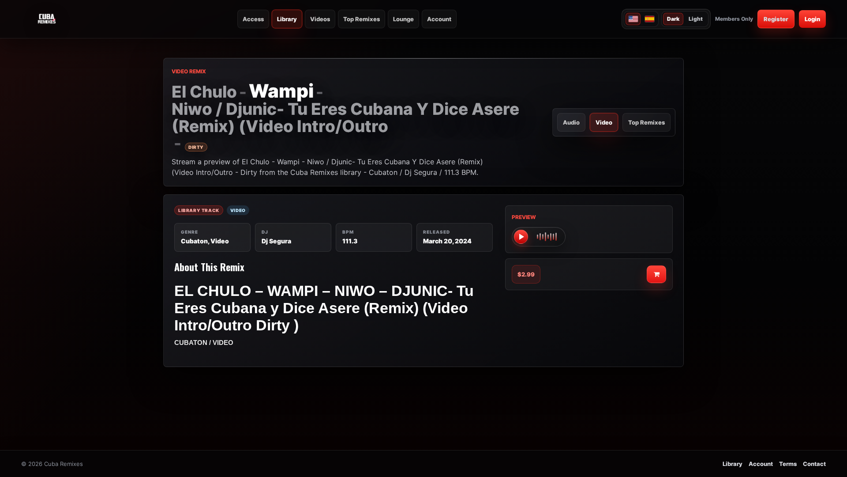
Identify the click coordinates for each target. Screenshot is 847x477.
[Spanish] (649, 19)
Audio (571, 122)
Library (287, 19)
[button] (539, 236)
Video (604, 122)
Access (253, 19)
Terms (788, 463)
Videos (320, 19)
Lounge (403, 19)
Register (776, 19)
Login (812, 19)
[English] (633, 19)
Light (696, 18)
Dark (673, 18)
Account (439, 19)
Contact (814, 463)
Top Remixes (361, 19)
